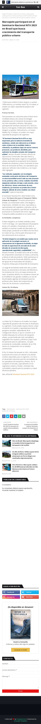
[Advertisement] (20, 57)
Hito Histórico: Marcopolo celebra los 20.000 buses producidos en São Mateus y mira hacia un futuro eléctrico (25, 468)
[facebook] (11, 592)
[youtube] (30, 597)
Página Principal (7, 14)
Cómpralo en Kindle (20, 650)
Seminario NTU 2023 (22, 409)
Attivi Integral (11, 409)
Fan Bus (20, 7)
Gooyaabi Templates (20, 721)
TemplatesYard (21, 719)
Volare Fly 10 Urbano (19, 14)
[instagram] (11, 597)
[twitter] (30, 592)
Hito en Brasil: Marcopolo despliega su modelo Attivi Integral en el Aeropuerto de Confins (25, 443)
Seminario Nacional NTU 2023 (23, 374)
